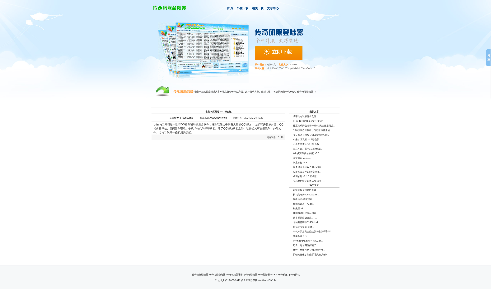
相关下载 (258, 8)
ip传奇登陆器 (250, 274)
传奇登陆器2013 (266, 274)
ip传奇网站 (294, 274)
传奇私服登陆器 (235, 274)
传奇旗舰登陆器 (200, 274)
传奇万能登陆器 (217, 274)
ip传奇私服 (282, 274)
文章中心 (273, 8)
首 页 (230, 8)
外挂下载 (242, 8)
